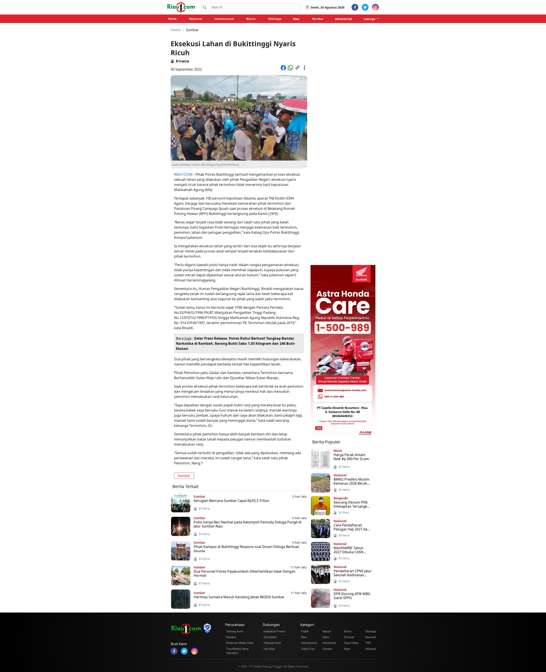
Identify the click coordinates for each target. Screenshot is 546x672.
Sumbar (184, 475)
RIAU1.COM (183, 174)
